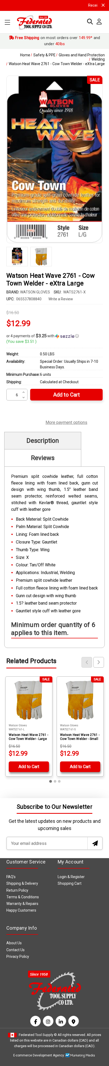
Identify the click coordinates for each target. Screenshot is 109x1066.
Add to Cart (29, 766)
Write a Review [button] (60, 299)
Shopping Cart (69, 883)
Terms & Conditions (22, 897)
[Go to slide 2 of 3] (55, 781)
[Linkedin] (61, 1021)
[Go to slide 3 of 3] (59, 781)
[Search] (88, 21)
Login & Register (71, 877)
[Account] (98, 22)
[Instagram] (48, 1021)
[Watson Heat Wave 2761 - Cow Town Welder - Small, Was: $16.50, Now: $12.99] (80, 700)
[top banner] (103, 5)
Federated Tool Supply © (38, 1035)
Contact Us (15, 950)
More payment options (66, 422)
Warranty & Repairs (22, 903)
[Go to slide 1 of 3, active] (50, 781)
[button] (54, 336)
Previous (86, 662)
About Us (14, 943)
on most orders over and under (57, 40)
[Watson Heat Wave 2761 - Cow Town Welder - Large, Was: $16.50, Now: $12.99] (29, 700)
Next (98, 662)
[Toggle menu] (7, 22)
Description (42, 440)
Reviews (42, 458)
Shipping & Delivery (22, 883)
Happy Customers (21, 910)
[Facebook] (35, 1021)
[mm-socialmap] (73, 1021)
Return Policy (17, 890)
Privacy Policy (17, 956)
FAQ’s (11, 877)
